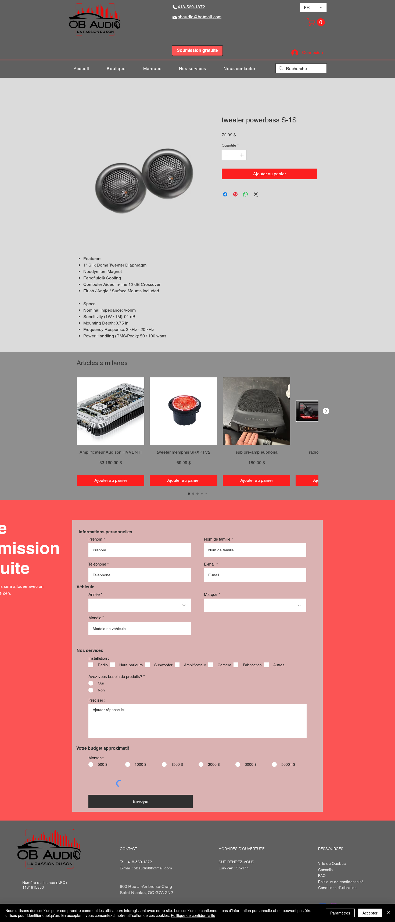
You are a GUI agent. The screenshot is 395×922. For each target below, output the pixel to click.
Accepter (370, 913)
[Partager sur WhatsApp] (245, 195)
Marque (210, 595)
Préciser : (96, 701)
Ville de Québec (332, 864)
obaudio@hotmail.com (153, 868)
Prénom (95, 540)
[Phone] (175, 7)
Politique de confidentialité (193, 915)
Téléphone (97, 565)
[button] (317, 22)
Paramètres (340, 913)
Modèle (94, 618)
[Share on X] (256, 195)
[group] (197, 432)
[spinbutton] (234, 155)
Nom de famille (217, 540)
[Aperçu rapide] (110, 411)
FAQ (322, 876)
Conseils (325, 870)
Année (94, 595)
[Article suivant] (326, 411)
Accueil (85, 97)
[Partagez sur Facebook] (225, 195)
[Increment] (242, 155)
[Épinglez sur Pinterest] (235, 195)
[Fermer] (388, 913)
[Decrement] (225, 155)
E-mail (209, 565)
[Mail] (175, 17)
